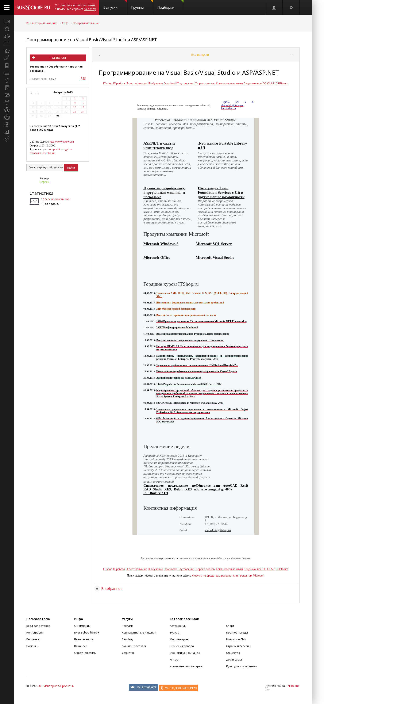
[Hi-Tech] (7, 65)
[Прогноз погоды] (7, 102)
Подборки (165, 7)
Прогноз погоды (237, 632)
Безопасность (83, 639)
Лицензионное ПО (255, 83)
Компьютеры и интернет (41, 23)
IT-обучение (155, 83)
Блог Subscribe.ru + (87, 632)
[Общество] (7, 95)
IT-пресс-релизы (204, 83)
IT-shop (107, 83)
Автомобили (178, 626)
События (128, 653)
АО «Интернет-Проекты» (56, 686)
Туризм (175, 632)
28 (57, 116)
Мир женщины (179, 639)
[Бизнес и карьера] (7, 43)
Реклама (128, 626)
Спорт (230, 626)
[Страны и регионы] (7, 117)
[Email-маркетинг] (7, 139)
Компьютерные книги (229, 83)
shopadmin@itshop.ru (218, 530)
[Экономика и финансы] (7, 132)
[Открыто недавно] (7, 28)
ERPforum (281, 83)
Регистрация (34, 632)
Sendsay (127, 639)
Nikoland (294, 686)
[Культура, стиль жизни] (7, 80)
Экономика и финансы (185, 653)
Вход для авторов (38, 626)
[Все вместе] (7, 21)
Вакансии (80, 646)
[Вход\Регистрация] (274, 7)
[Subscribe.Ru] (33, 7)
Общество (233, 653)
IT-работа (119, 83)
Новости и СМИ (236, 639)
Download (170, 83)
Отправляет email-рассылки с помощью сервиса (75, 7)
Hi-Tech (174, 659)
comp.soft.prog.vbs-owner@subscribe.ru (51, 151)
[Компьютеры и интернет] (7, 73)
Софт (65, 23)
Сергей (44, 182)
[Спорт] (7, 110)
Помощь (32, 646)
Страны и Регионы (238, 646)
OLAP (271, 83)
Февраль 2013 (63, 92)
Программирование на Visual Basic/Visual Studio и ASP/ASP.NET (91, 39)
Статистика (41, 193)
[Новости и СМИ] (7, 87)
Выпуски (110, 7)
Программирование (86, 23)
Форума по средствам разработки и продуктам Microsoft (228, 575)
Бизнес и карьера (182, 646)
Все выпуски (200, 55)
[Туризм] (7, 124)
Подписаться (58, 58)
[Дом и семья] (7, 50)
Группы (137, 7)
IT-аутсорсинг (185, 83)
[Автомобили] (7, 36)
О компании (82, 626)
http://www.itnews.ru (62, 142)
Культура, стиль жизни (241, 666)
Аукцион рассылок (134, 646)
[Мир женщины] (7, 58)
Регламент (33, 639)
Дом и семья (234, 659)
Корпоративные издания (139, 632)
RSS (83, 78)
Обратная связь (85, 653)
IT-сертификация (136, 83)
